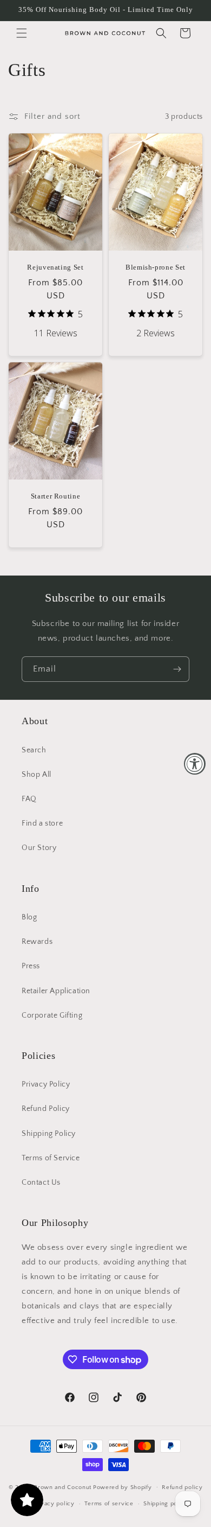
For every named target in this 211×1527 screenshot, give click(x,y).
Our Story (39, 848)
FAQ (29, 799)
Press (31, 966)
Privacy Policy (46, 1084)
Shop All (36, 774)
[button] (22, 33)
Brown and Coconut (62, 1487)
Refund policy (182, 1487)
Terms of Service (51, 1158)
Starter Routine (56, 496)
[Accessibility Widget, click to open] (195, 764)
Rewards (37, 941)
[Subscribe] (177, 669)
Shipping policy (165, 1503)
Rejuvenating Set (55, 267)
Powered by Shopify (122, 1487)
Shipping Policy (49, 1133)
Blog (29, 917)
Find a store (42, 823)
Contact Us (41, 1182)
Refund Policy (46, 1108)
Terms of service (108, 1503)
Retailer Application (56, 991)
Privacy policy (54, 1503)
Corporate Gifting (52, 1015)
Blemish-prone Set (156, 267)
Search (34, 750)
